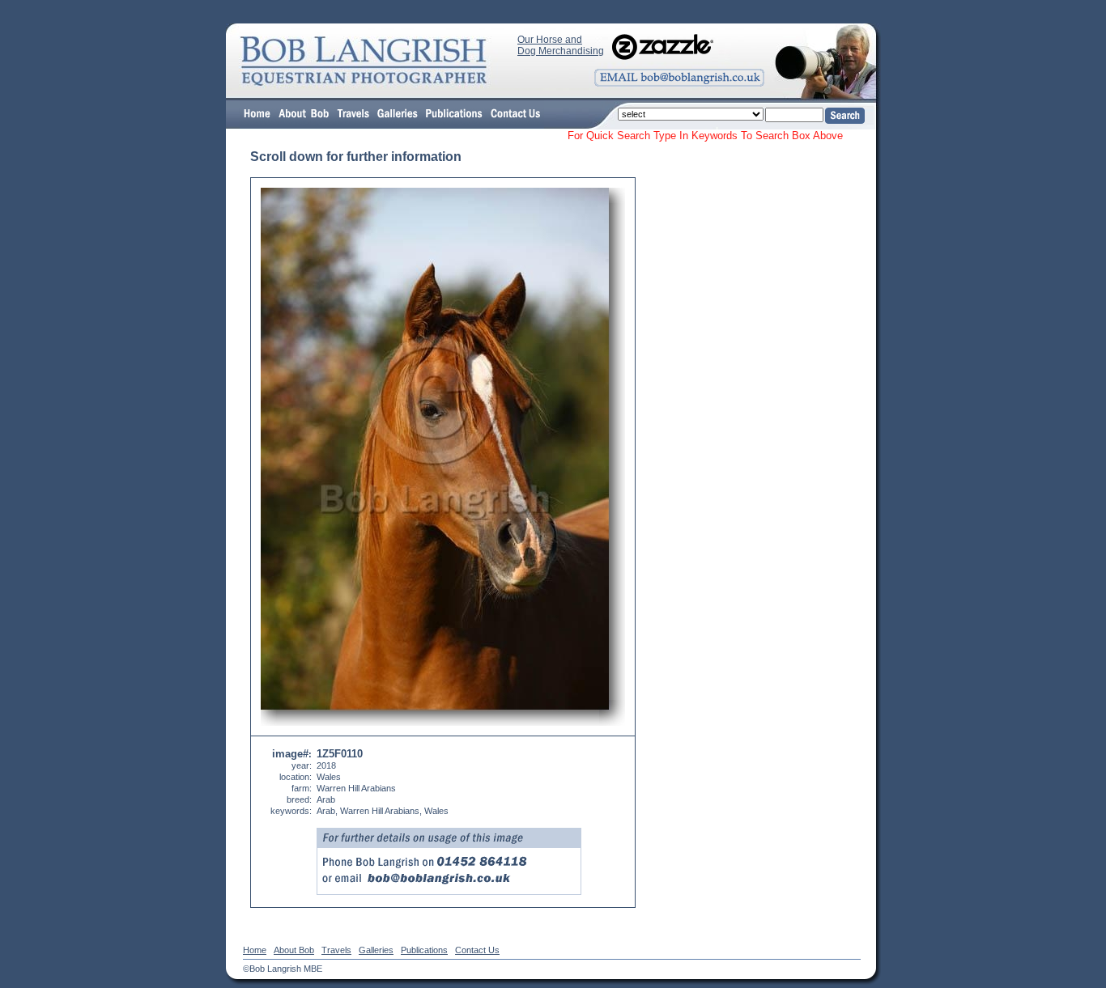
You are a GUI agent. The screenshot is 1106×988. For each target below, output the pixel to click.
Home (254, 950)
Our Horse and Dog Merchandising (560, 45)
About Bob (294, 950)
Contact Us (477, 950)
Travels (336, 950)
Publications (424, 950)
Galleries (376, 950)
